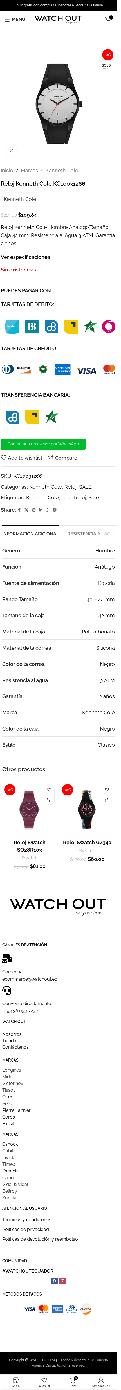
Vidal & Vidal (15, 1184)
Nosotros (12, 1034)
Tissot (8, 1090)
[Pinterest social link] (33, 510)
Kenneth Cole (62, 170)
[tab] (30, 533)
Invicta (9, 1157)
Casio (8, 1177)
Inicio (7, 170)
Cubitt (8, 1150)
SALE (85, 487)
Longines (11, 1070)
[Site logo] (58, 19)
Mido (7, 1076)
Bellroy (9, 1191)
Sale (94, 497)
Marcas (29, 170)
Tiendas (10, 1040)
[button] (49, 800)
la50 (66, 497)
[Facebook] (54, 1281)
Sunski (9, 1197)
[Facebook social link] (19, 510)
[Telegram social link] (54, 510)
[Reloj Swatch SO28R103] (29, 809)
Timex (8, 1164)
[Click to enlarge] (11, 150)
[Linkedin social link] (40, 510)
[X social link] (26, 510)
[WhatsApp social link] (47, 510)
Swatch (29, 858)
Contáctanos (15, 1047)
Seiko (8, 1103)
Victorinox (12, 1083)
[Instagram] (62, 1281)
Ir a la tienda (93, 5)
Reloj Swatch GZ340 (87, 842)
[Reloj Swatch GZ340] (87, 809)
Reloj (70, 487)
